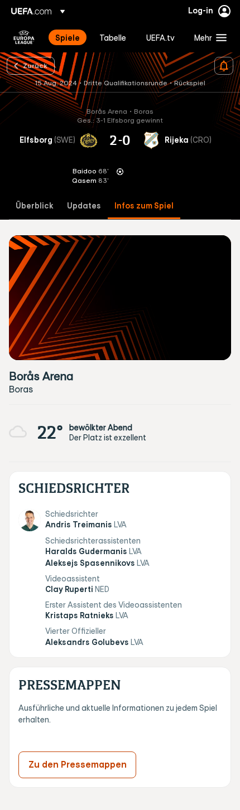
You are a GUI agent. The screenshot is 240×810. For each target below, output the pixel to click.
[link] (67, 37)
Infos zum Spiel (144, 206)
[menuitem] (68, 37)
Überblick (35, 206)
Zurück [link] (35, 65)
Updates (84, 206)
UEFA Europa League (24, 37)
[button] (208, 37)
